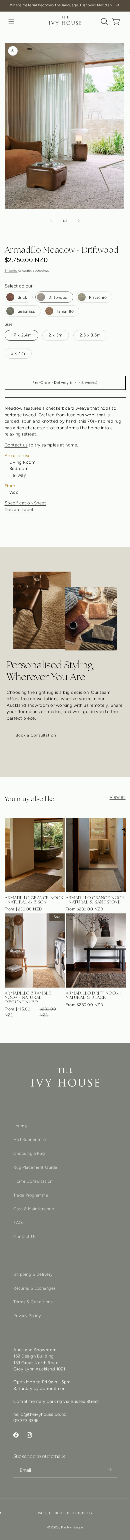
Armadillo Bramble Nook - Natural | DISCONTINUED (28, 997)
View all (118, 797)
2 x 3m (56, 335)
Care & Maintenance (33, 1208)
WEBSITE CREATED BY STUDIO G (65, 1513)
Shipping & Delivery (33, 1274)
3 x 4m (18, 353)
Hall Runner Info (29, 1139)
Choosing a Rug (29, 1153)
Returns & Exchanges (34, 1288)
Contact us (16, 444)
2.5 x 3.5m (90, 335)
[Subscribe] (109, 1469)
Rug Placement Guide (35, 1167)
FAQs (18, 1222)
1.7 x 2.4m (21, 335)
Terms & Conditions (33, 1301)
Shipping (11, 270)
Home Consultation (33, 1181)
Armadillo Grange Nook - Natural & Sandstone (95, 900)
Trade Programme (30, 1195)
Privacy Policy (27, 1315)
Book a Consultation (36, 735)
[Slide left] (51, 221)
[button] (11, 21)
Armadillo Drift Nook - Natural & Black (94, 995)
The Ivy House (72, 1527)
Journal (20, 1125)
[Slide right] (79, 221)
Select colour (19, 285)
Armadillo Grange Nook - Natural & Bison (34, 900)
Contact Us (24, 1236)
